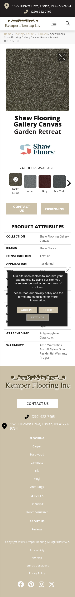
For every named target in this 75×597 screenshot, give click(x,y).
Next (69, 181)
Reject (48, 310)
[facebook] (21, 584)
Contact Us (21, 208)
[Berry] (45, 181)
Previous (6, 181)
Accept (27, 310)
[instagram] (42, 584)
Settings (38, 317)
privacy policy (43, 293)
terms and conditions (32, 296)
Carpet (30, 33)
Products (42, 33)
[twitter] (52, 584)
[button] (37, 403)
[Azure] (30, 181)
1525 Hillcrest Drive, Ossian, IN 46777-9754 (41, 6)
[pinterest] (31, 584)
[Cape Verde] (59, 181)
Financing (55, 208)
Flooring (19, 33)
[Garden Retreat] (15, 179)
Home (7, 33)
